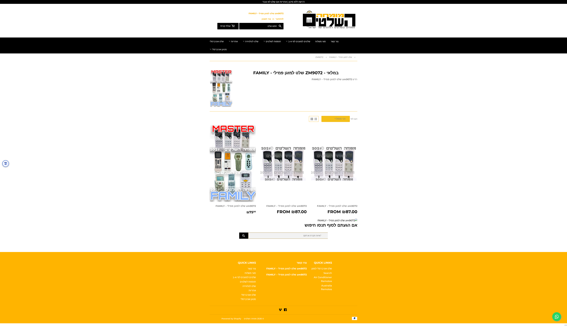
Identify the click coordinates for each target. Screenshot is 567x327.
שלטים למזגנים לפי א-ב (299, 41)
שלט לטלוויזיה (251, 41)
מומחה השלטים (250, 318)
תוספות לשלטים (273, 41)
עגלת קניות (225, 26)
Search (328, 273)
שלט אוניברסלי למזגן (321, 268)
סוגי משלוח (320, 41)
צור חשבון (266, 19)
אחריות (234, 41)
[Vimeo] (280, 310)
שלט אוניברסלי (217, 41)
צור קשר (334, 41)
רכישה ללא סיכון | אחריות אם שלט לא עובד (283, 1)
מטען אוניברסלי (219, 49)
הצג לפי (353, 119)
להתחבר (280, 19)
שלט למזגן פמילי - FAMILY (340, 57)
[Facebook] (285, 310)
